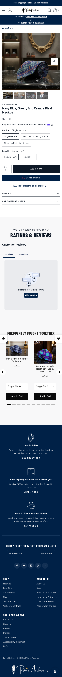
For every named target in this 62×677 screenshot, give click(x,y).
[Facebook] (17, 566)
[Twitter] (24, 566)
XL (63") (28, 157)
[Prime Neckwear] (31, 10)
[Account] (10, 10)
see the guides (31, 458)
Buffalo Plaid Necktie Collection (17, 360)
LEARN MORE (31, 492)
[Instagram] (31, 566)
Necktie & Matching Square (16, 143)
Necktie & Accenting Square (35, 136)
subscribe (46, 554)
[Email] (45, 566)
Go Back (9, 28)
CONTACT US (31, 526)
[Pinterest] (38, 566)
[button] (4, 10)
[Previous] (3, 372)
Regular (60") (10, 157)
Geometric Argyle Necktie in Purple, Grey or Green (45, 369)
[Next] (59, 372)
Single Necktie (10, 136)
